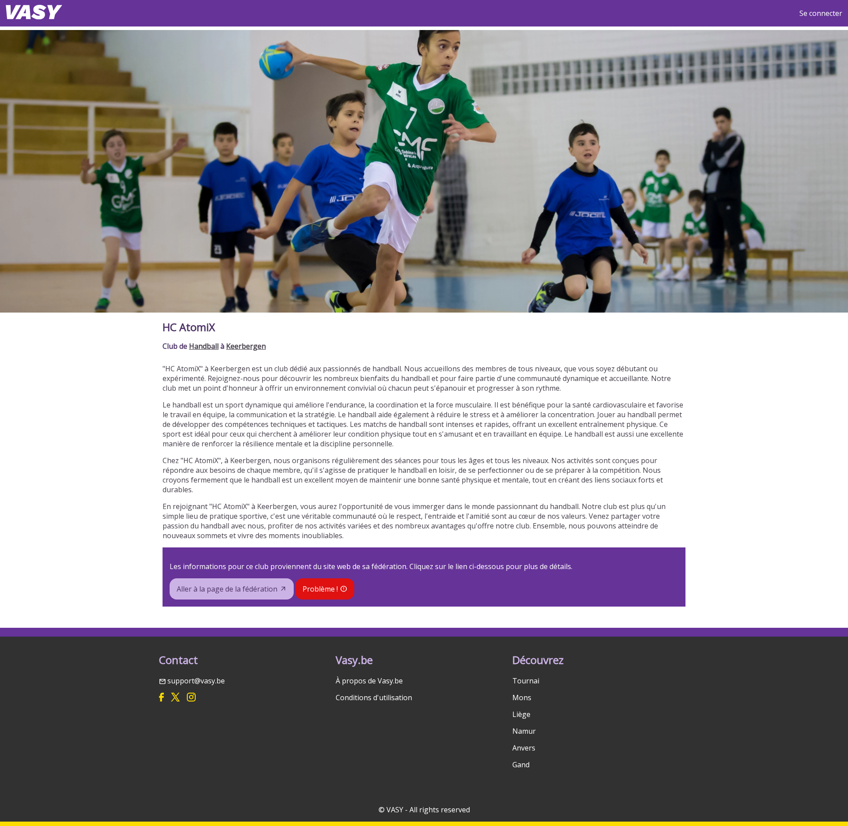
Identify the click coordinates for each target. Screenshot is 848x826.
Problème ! (320, 589)
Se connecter (820, 13)
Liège (521, 714)
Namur (524, 731)
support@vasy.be (196, 681)
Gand (521, 764)
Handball (204, 346)
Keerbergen (246, 346)
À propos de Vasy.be (369, 681)
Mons (521, 697)
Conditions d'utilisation (374, 697)
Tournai (525, 681)
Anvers (523, 748)
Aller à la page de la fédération (227, 589)
